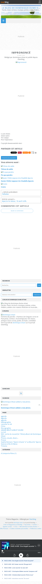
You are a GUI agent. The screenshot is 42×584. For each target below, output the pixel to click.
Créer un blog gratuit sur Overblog (13, 524)
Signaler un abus (7, 526)
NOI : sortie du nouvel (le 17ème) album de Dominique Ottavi (21, 435)
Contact (35, 524)
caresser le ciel (6, 424)
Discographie (6, 428)
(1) (8, 453)
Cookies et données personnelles (19, 528)
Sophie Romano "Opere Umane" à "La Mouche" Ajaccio (21, 442)
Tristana (4, 446)
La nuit (3, 432)
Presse (3, 440)
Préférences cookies (35, 528)
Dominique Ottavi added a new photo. (16, 408)
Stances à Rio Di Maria (9, 444)
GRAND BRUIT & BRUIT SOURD (12, 430)
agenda (3, 416)
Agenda (4, 418)
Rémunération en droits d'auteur (28, 526)
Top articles (27, 524)
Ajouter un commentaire (17, 210)
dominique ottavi (19, 323)
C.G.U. (16, 526)
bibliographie (6, 422)
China (3, 426)
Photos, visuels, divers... (9, 438)
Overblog (32, 519)
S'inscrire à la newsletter (9, 158)
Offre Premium (4, 528)
